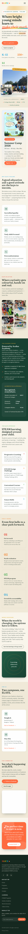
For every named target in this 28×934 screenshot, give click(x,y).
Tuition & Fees (5, 906)
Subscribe (21, 919)
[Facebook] (3, 875)
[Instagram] (7, 875)
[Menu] (24, 3)
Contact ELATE (13, 844)
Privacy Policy (5, 930)
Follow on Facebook (10, 781)
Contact (4, 891)
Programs (4, 885)
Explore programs (8, 48)
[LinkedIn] (11, 875)
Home (3, 882)
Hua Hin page (7, 786)
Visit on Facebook (9, 725)
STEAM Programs (6, 898)
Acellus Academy (6, 901)
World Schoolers (6, 904)
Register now (9, 163)
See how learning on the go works (13, 646)
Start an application (9, 43)
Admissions (5, 888)
